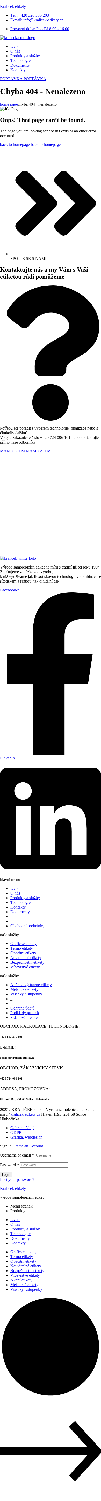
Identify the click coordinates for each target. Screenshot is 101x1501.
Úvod (15, 1219)
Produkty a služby (25, 1229)
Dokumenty (20, 1238)
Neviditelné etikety (25, 1266)
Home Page (9, 104)
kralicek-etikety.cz (25, 1114)
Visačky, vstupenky (26, 1289)
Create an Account (28, 1146)
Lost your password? (17, 1179)
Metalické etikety (24, 1284)
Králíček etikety (13, 6)
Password (9, 1165)
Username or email (17, 1155)
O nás (15, 1224)
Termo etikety (21, 1256)
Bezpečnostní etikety (27, 1270)
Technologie (20, 1233)
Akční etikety (21, 1280)
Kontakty (18, 1243)
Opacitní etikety (23, 1261)
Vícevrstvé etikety (25, 1275)
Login (6, 1175)
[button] (23, 78)
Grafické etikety (23, 1252)
